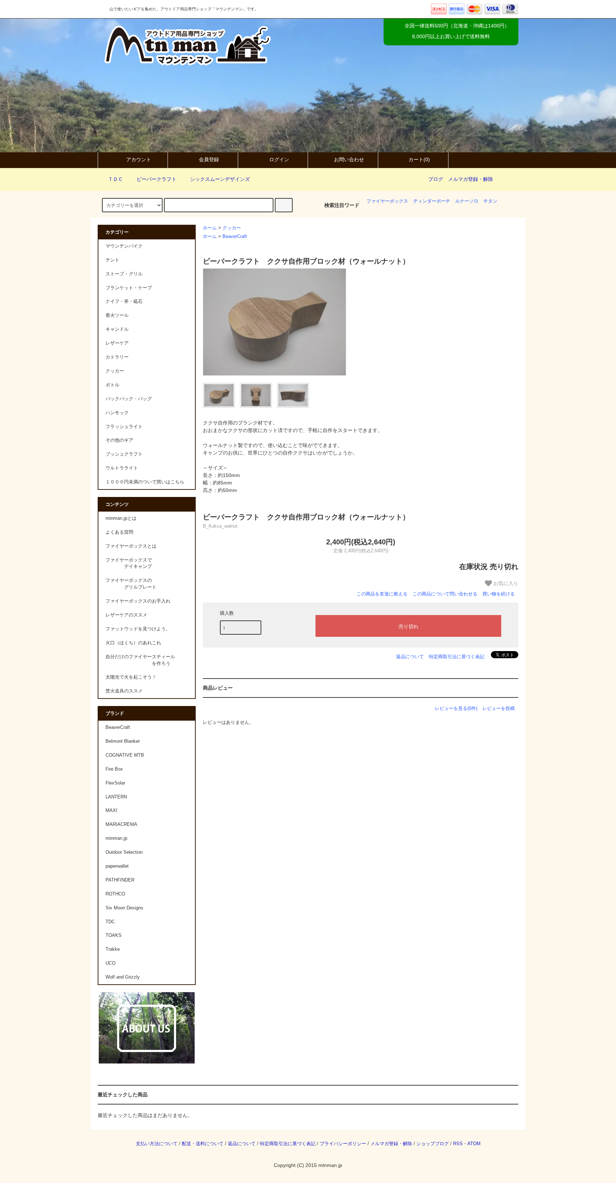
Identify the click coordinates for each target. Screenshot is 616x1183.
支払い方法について (157, 1143)
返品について (410, 656)
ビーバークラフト (156, 179)
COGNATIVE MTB (125, 755)
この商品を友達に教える (381, 593)
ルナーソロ (466, 201)
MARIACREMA (121, 824)
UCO (110, 963)
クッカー (231, 227)
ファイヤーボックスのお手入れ (138, 601)
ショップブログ (432, 1143)
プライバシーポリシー (343, 1143)
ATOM (474, 1143)
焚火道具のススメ (124, 691)
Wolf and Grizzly (123, 977)
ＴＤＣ (115, 179)
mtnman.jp (116, 838)
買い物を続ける (498, 593)
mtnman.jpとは (121, 518)
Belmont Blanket (123, 741)
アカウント (138, 159)
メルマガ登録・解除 (470, 179)
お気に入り (505, 583)
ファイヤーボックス (387, 201)
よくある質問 (119, 532)
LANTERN (116, 796)
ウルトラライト (122, 468)
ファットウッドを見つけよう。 (138, 628)
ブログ (435, 179)
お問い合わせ (349, 159)
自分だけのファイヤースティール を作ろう (140, 660)
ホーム (210, 227)
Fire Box (114, 769)
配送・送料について (203, 1143)
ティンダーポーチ (431, 201)
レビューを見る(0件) (456, 708)
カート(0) (419, 159)
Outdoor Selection (124, 852)
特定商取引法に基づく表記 (456, 656)
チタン (490, 201)
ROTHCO (115, 894)
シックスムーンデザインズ (220, 179)
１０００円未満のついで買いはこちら (145, 481)
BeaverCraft (234, 236)
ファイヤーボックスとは (131, 546)
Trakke (113, 949)
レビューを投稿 (498, 708)
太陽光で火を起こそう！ (131, 677)
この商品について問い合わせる (444, 593)
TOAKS (114, 935)
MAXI (111, 810)
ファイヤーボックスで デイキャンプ (129, 563)
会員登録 (209, 159)
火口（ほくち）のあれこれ (133, 642)
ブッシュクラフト (124, 454)
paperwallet (117, 866)
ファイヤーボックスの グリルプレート (131, 584)
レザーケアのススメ (126, 615)
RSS (458, 1143)
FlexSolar (115, 783)
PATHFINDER (120, 880)
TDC (110, 921)
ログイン (279, 159)
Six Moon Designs (124, 907)
